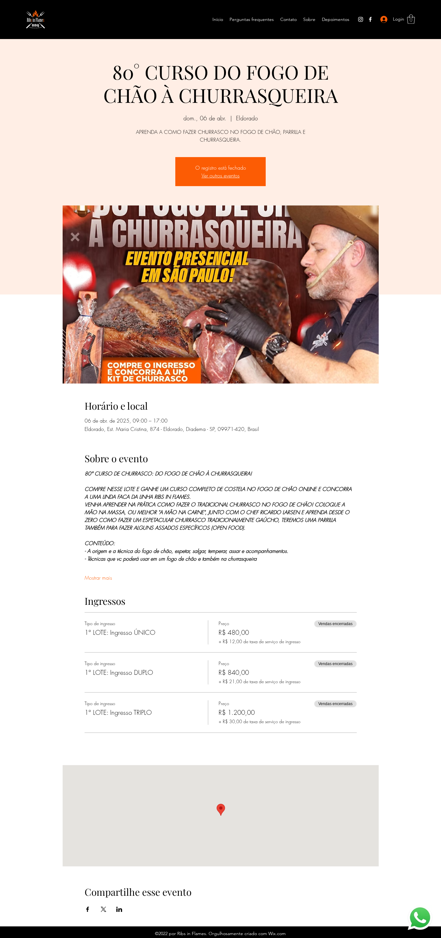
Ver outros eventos (220, 175)
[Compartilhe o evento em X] (103, 909)
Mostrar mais (98, 577)
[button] (411, 19)
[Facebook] (370, 19)
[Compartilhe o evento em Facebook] (88, 909)
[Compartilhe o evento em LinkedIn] (119, 909)
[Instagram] (360, 19)
